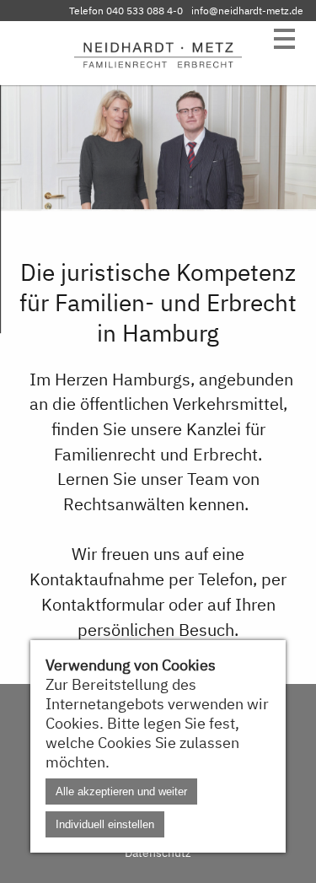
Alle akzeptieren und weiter (121, 791)
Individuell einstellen (105, 824)
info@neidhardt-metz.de (247, 10)
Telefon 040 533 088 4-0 (126, 10)
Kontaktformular (102, 604)
